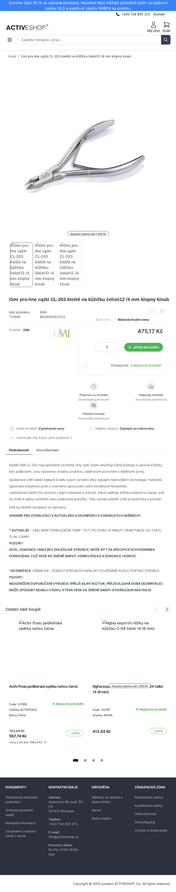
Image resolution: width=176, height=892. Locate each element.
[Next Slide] (167, 609)
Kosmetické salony (149, 797)
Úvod (12, 56)
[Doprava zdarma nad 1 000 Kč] (129, 647)
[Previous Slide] (155, 609)
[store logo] (27, 27)
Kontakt (159, 14)
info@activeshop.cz (64, 837)
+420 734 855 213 (135, 14)
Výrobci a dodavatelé (151, 830)
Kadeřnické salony (148, 805)
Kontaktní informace (20, 823)
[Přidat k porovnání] (162, 310)
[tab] (75, 760)
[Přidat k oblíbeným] (152, 310)
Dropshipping (145, 822)
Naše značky (101, 818)
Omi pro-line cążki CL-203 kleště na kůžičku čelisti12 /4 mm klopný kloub (76, 56)
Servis (96, 810)
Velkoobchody (145, 814)
